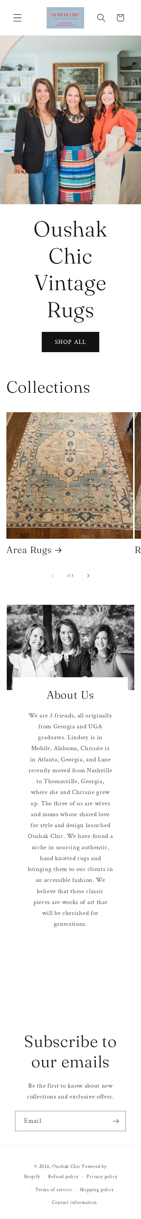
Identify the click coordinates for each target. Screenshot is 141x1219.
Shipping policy (97, 1190)
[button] (17, 17)
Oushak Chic (66, 1166)
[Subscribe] (116, 1121)
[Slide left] (52, 576)
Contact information (74, 1202)
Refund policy (63, 1177)
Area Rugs (29, 549)
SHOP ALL (70, 342)
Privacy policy (101, 1177)
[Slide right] (88, 576)
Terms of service (53, 1190)
